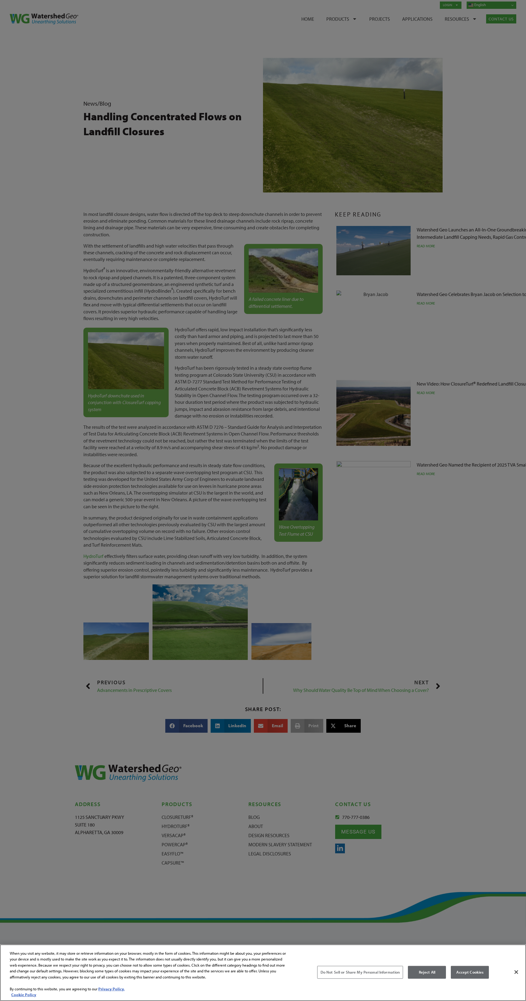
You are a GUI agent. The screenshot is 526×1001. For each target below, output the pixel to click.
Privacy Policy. (111, 988)
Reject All (427, 972)
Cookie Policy (23, 994)
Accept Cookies (469, 972)
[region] (263, 972)
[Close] (516, 972)
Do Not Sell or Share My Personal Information (360, 972)
